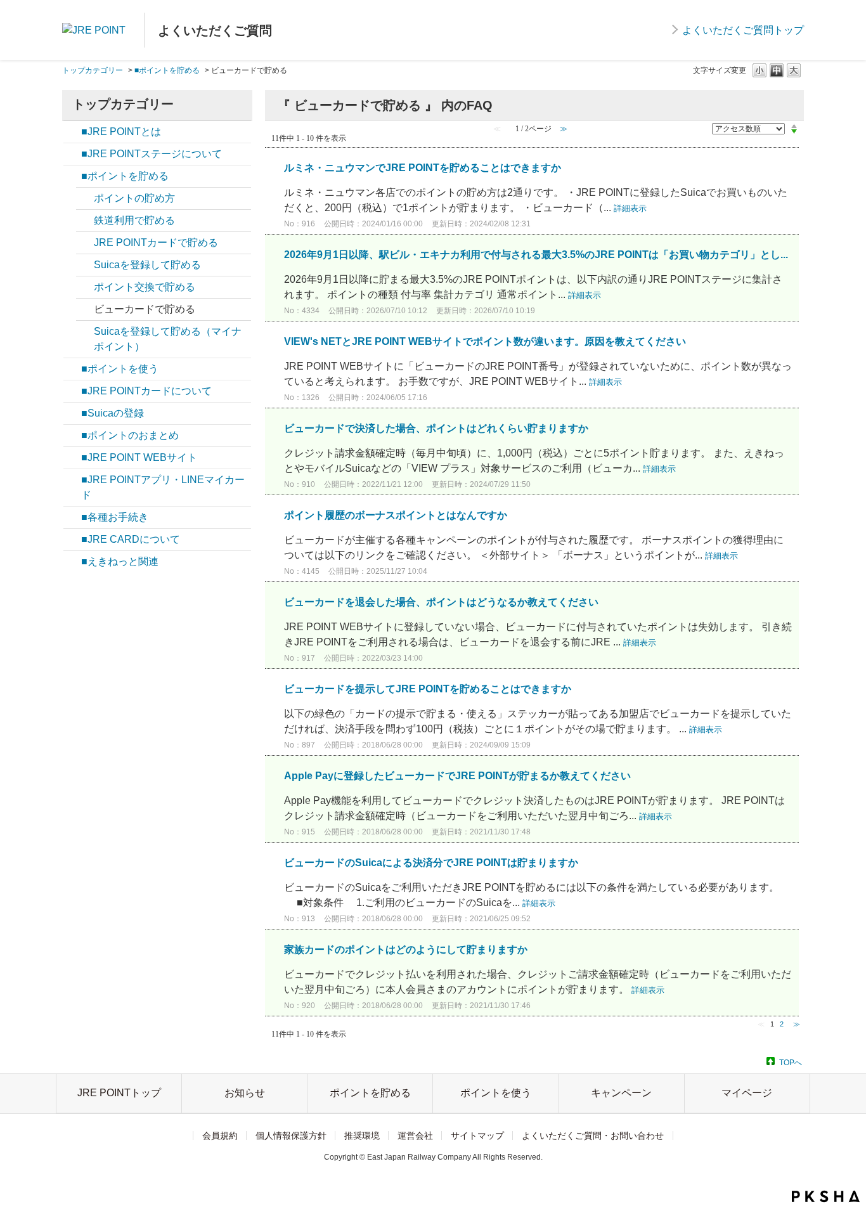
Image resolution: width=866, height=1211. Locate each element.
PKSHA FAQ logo (826, 1196)
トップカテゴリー (92, 70)
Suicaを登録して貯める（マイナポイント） (168, 339)
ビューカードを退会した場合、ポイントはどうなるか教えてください (441, 602)
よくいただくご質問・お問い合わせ (593, 1135)
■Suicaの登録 (112, 413)
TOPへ (790, 1062)
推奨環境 (362, 1135)
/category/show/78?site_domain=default (72, 435)
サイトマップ (477, 1135)
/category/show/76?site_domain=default (72, 176)
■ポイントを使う (119, 368)
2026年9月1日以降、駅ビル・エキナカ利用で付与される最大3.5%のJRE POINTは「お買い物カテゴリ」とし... (536, 254)
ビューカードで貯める (144, 309)
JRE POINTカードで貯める (156, 242)
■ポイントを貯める (167, 70)
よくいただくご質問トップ (743, 30)
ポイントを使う (495, 1092)
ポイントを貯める (370, 1092)
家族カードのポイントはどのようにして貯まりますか (405, 949)
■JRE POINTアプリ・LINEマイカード (163, 487)
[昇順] (794, 125)
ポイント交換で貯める (144, 287)
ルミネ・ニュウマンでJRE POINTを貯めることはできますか (422, 167)
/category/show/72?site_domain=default (72, 480)
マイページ (746, 1092)
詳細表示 (630, 208)
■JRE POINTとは (121, 131)
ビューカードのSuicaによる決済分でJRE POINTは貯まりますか (431, 862)
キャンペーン (621, 1092)
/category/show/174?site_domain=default (72, 154)
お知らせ (244, 1092)
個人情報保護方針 (290, 1135)
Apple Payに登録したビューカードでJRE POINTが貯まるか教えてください (457, 775)
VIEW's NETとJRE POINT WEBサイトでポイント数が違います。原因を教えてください (485, 341)
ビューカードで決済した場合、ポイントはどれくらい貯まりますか (436, 428)
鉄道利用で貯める (134, 220)
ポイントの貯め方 (134, 198)
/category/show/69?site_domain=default (72, 517)
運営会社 (415, 1135)
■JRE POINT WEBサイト (139, 457)
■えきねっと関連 (119, 561)
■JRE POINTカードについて (146, 390)
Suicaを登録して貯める (147, 264)
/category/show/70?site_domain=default (72, 457)
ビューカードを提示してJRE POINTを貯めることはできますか (427, 688)
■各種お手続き (114, 517)
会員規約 (220, 1135)
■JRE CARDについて (130, 539)
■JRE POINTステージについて (151, 153)
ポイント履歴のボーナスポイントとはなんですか (395, 515)
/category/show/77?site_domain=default (72, 369)
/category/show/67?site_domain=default (72, 391)
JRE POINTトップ (119, 1092)
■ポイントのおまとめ (130, 435)
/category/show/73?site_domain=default (72, 131)
